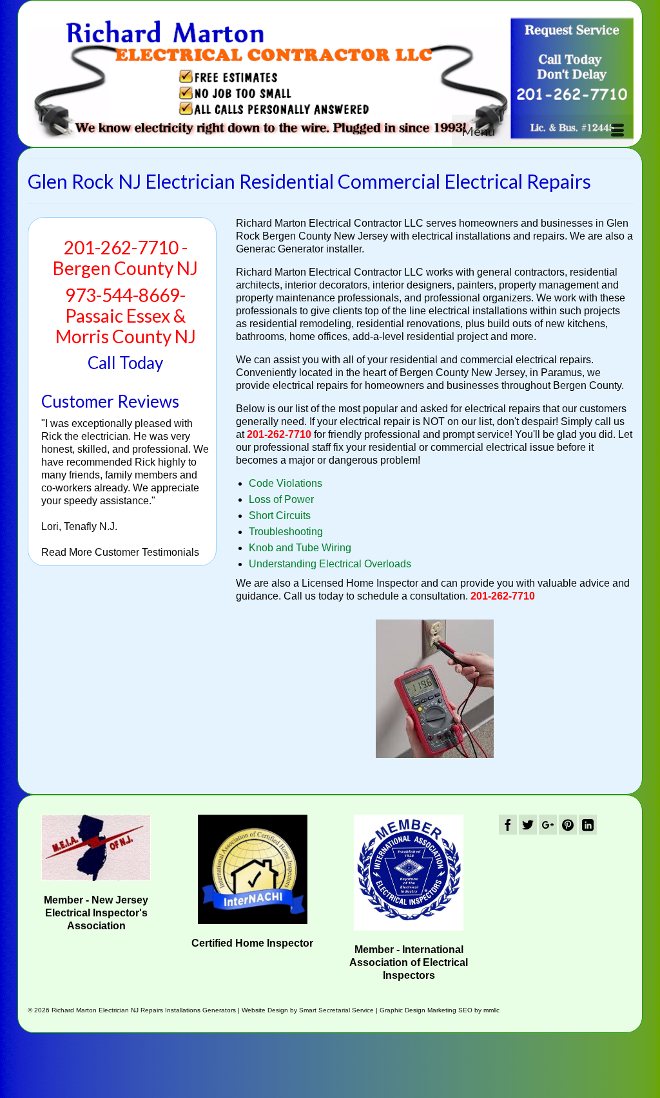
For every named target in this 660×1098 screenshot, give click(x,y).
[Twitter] (528, 825)
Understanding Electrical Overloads (330, 563)
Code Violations (285, 483)
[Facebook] (508, 825)
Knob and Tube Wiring (300, 547)
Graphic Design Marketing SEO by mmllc (440, 1010)
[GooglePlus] (548, 825)
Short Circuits (280, 515)
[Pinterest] (568, 825)
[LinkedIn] (588, 825)
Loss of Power (281, 499)
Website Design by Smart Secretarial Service (308, 1010)
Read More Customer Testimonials (120, 552)
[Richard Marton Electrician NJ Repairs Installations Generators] (331, 78)
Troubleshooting (286, 531)
